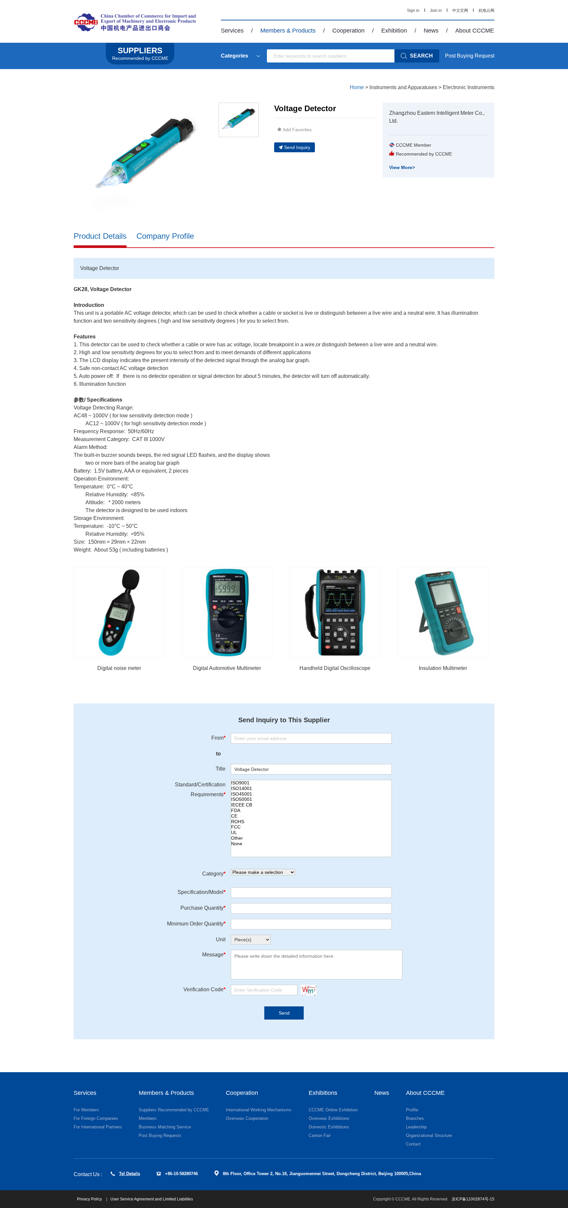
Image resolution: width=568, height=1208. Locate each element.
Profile (412, 1109)
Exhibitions (323, 1093)
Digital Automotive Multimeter (227, 668)
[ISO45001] (311, 794)
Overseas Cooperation (247, 1118)
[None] (311, 844)
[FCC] (311, 827)
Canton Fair (320, 1135)
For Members (86, 1109)
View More (402, 167)
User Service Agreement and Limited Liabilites (151, 1199)
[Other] (311, 838)
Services (232, 30)
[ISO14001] (311, 788)
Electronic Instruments (468, 87)
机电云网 (486, 10)
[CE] (311, 816)
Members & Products (288, 30)
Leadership (416, 1126)
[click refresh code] (307, 990)
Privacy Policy (90, 1199)
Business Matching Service (165, 1126)
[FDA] (311, 810)
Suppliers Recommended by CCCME (174, 1109)
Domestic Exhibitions (329, 1126)
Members (147, 1118)
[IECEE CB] (311, 805)
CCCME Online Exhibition (333, 1109)
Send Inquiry (297, 147)
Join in (436, 10)
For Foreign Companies (96, 1118)
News (431, 30)
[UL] (311, 832)
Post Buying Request (469, 56)
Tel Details (129, 1173)
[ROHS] (311, 822)
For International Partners (98, 1126)
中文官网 (460, 10)
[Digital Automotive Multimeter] (227, 612)
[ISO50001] (311, 799)
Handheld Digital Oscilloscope (334, 668)
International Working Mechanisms (259, 1109)
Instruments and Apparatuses (403, 87)
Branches (415, 1118)
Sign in (413, 10)
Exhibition (394, 30)
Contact (413, 1144)
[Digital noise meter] (119, 612)
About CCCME (474, 30)
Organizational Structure (429, 1135)
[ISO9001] (311, 783)
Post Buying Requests (160, 1135)
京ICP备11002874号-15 (473, 1199)
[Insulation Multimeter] (443, 612)
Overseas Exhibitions (329, 1118)
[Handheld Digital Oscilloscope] (335, 612)
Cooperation (348, 30)
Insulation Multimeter (443, 668)
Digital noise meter (119, 668)
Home (357, 87)
